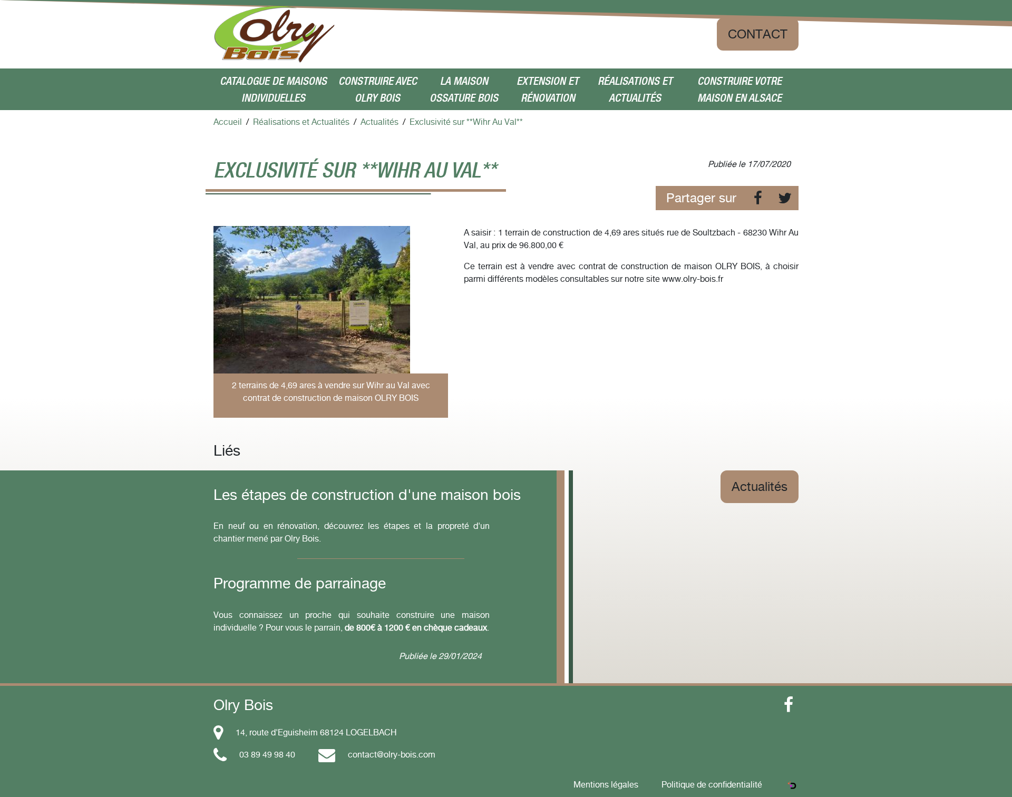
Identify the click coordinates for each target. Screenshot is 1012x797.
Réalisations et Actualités (635, 89)
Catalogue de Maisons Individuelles (273, 89)
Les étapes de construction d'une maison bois (367, 495)
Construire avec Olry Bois (377, 89)
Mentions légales (605, 784)
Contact (757, 34)
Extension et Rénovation (548, 89)
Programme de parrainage (299, 583)
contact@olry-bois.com (391, 754)
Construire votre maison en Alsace (739, 89)
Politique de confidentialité (711, 784)
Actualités (759, 486)
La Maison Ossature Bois (464, 89)
